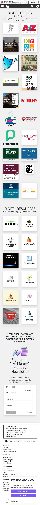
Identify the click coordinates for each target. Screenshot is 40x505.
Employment (7, 449)
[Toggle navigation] (32, 6)
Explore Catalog (8, 459)
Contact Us (11, 426)
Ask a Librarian (7, 457)
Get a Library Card (9, 463)
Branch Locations (8, 471)
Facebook (6, 461)
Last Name (9, 405)
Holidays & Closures (9, 475)
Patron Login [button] (33, 2)
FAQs (4, 473)
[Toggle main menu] (2, 6)
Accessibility (7, 469)
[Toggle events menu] (7, 6)
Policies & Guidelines (9, 451)
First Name (9, 399)
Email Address (11, 392)
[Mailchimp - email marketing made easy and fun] (29, 412)
